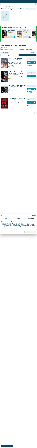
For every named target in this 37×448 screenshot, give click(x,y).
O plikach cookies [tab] (31, 218)
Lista (28, 55)
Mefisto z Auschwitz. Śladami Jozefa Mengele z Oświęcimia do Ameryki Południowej (16, 73)
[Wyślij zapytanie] (35, 4)
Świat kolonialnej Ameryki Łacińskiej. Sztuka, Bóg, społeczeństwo (27, 30)
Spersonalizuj (17, 231)
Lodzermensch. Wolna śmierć (16, 98)
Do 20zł (2, 49)
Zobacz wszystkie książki (24, 27)
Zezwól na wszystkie (30, 231)
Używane (12, 49)
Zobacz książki (33, 8)
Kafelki (10, 55)
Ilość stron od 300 (21, 49)
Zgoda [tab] (6, 218)
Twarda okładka (7, 49)
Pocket (16, 49)
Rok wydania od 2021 (29, 49)
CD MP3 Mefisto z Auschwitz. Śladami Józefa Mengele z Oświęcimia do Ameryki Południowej (16, 87)
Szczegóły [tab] (18, 218)
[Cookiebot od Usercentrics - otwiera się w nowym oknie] (31, 215)
